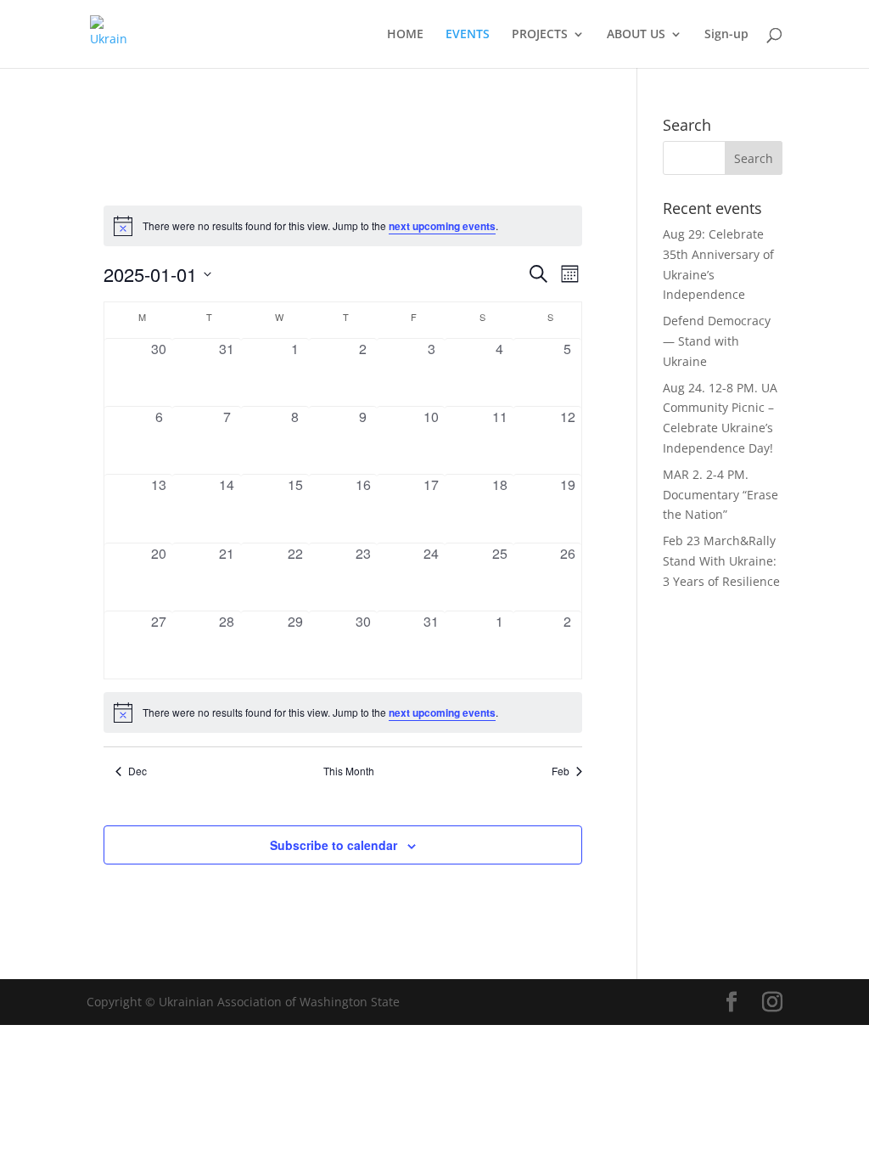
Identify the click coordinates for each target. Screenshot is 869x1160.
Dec (137, 771)
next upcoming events (442, 226)
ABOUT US (636, 35)
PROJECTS (540, 35)
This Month (348, 771)
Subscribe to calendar (333, 844)
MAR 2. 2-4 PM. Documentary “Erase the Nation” (720, 494)
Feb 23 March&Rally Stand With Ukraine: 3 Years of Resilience (721, 560)
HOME (405, 35)
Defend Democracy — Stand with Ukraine (717, 341)
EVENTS (468, 35)
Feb (560, 771)
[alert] (343, 226)
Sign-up (726, 35)
